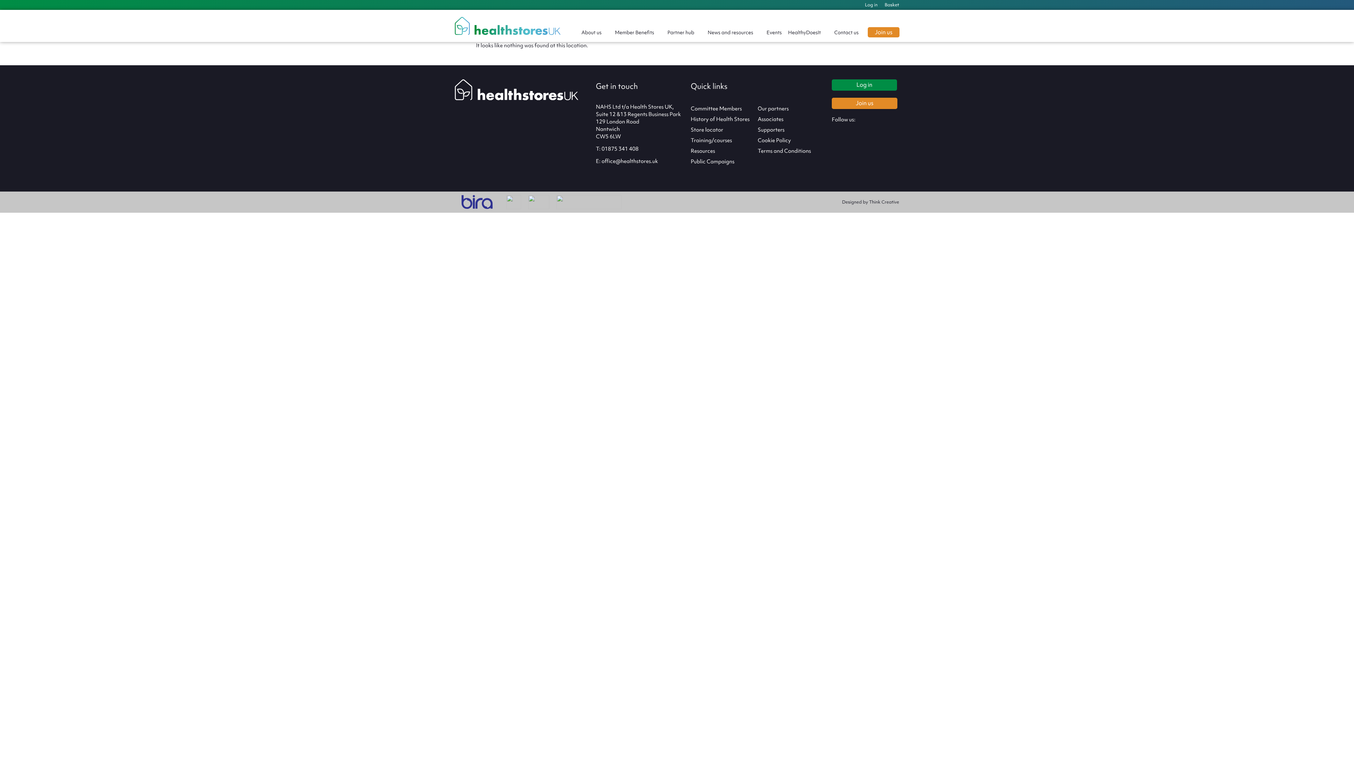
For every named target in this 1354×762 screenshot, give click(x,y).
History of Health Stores (720, 119)
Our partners (773, 108)
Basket (892, 5)
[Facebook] (856, 131)
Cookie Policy (774, 140)
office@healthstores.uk (630, 161)
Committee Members (716, 108)
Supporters (771, 129)
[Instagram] (840, 131)
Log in (871, 5)
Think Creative (884, 202)
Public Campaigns (712, 161)
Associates (770, 119)
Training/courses (711, 140)
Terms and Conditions (784, 151)
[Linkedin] (887, 131)
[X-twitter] (871, 131)
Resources (703, 151)
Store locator (707, 129)
